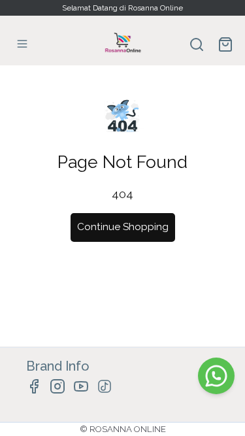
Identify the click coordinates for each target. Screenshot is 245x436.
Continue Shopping (123, 227)
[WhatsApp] (216, 376)
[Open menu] (22, 43)
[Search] (196, 44)
